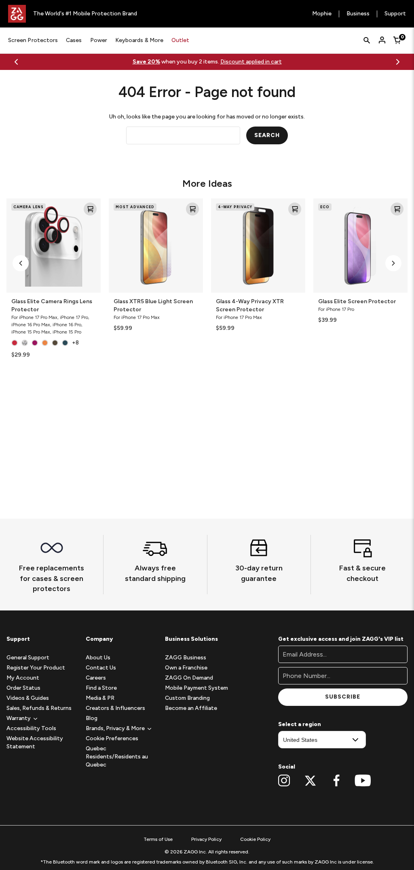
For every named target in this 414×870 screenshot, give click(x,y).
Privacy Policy (206, 839)
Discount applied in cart (251, 61)
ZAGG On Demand (189, 677)
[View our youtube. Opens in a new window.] (363, 781)
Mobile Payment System (196, 687)
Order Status (23, 687)
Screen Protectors (33, 40)
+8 (75, 343)
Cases (74, 40)
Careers (96, 677)
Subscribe (342, 696)
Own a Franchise (186, 667)
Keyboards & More (139, 40)
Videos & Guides (27, 698)
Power (98, 40)
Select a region (299, 724)
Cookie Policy (255, 839)
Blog (91, 718)
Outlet (180, 40)
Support (395, 14)
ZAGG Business (185, 657)
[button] (21, 263)
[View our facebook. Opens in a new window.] (336, 781)
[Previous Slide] (16, 62)
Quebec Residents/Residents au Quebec (117, 756)
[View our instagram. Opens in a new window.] (284, 781)
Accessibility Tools (31, 728)
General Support (27, 657)
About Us (98, 657)
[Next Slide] (398, 62)
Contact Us (101, 667)
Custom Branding (187, 698)
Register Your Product (35, 667)
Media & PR (100, 698)
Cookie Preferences (112, 738)
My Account (22, 677)
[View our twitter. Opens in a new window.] (310, 781)
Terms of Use (158, 839)
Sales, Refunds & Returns (39, 708)
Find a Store (101, 687)
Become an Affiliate (191, 708)
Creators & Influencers (115, 708)
